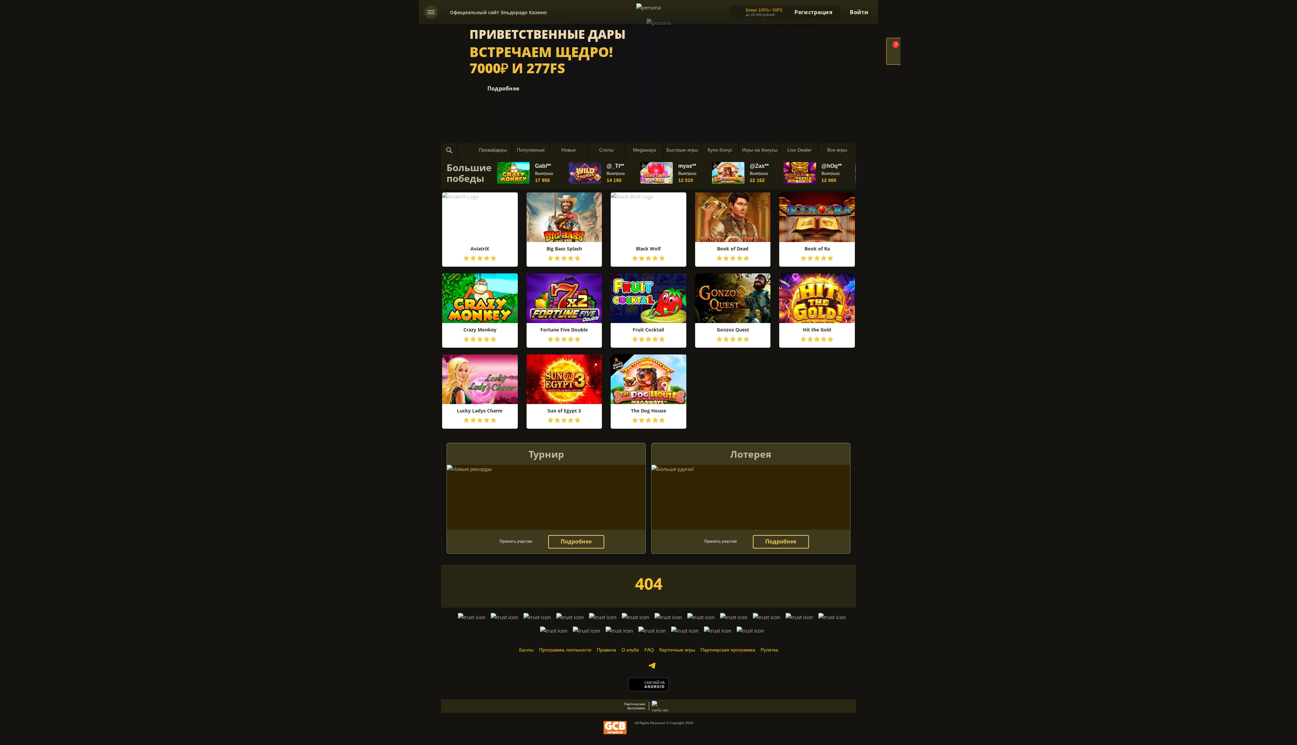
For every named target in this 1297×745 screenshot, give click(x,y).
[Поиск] (449, 150)
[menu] (431, 12)
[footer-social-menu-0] (652, 666)
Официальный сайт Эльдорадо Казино (498, 12)
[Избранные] (465, 150)
